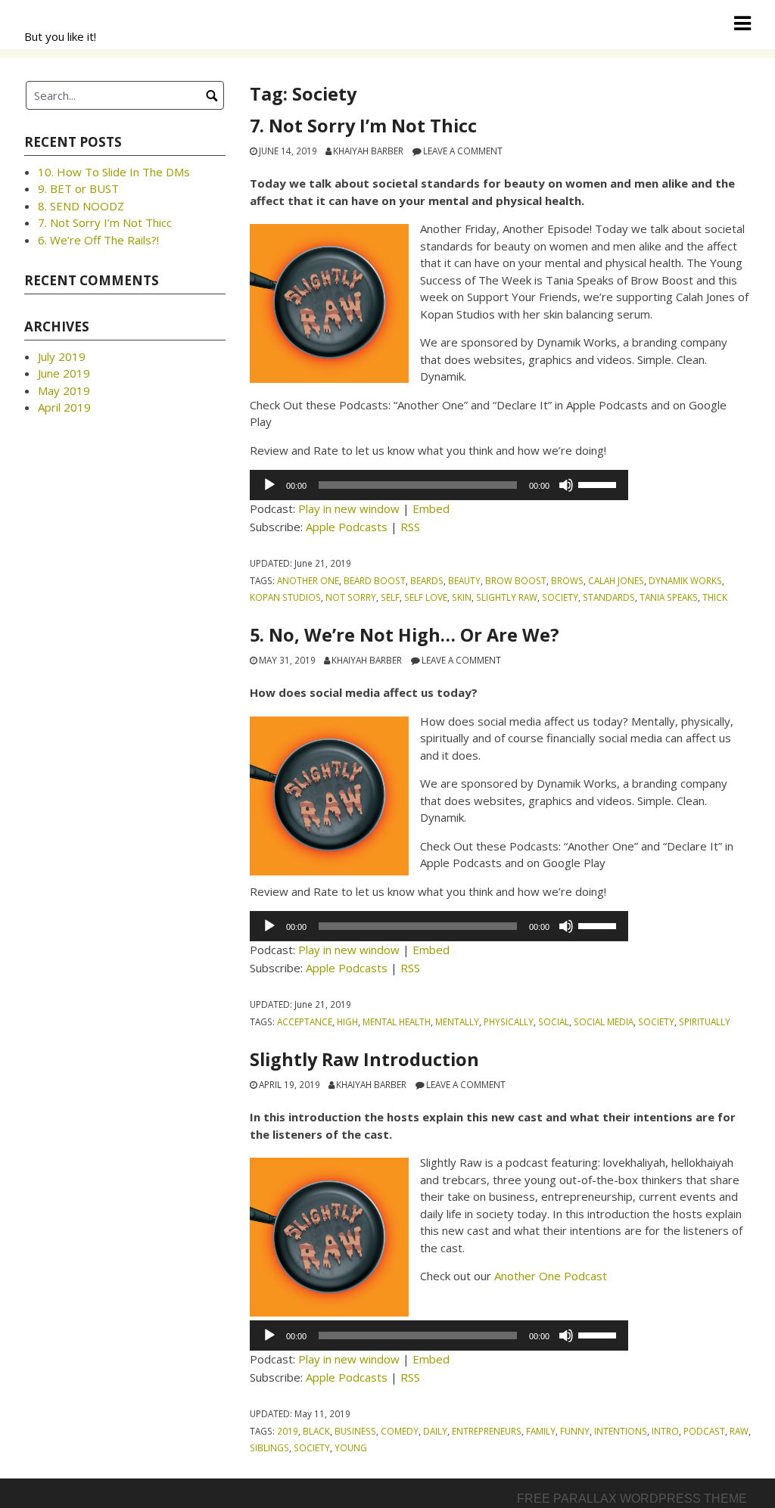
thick (714, 597)
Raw (739, 1431)
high (347, 1021)
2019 (287, 1431)
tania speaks (669, 597)
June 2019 (64, 373)
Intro (665, 1431)
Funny (575, 1431)
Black (316, 1431)
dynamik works (685, 580)
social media (603, 1021)
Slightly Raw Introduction (364, 1059)
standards (609, 597)
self (390, 597)
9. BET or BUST (78, 188)
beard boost (375, 580)
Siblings (269, 1447)
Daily (435, 1431)
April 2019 (64, 407)
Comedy (400, 1431)
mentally (457, 1021)
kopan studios (285, 597)
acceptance (304, 1021)
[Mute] (566, 485)
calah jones (616, 580)
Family (541, 1431)
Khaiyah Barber (368, 151)
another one (308, 580)
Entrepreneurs (486, 1431)
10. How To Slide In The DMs (114, 171)
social (553, 1021)
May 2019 (64, 390)
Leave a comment (463, 151)
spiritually (704, 1021)
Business (355, 1431)
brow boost (515, 580)
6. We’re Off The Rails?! (98, 239)
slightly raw (506, 597)
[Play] (269, 485)
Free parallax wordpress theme (632, 1498)
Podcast (704, 1431)
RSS (410, 526)
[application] (439, 485)
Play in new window (349, 508)
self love (425, 597)
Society (560, 597)
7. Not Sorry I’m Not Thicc (363, 125)
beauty (464, 580)
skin (462, 597)
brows (567, 580)
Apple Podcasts (347, 526)
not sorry (350, 597)
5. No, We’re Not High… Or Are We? (404, 635)
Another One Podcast (550, 1275)
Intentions (620, 1431)
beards (427, 580)
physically (509, 1021)
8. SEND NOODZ (81, 205)
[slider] (599, 483)
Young (351, 1447)
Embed (431, 508)
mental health (397, 1021)
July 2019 (62, 356)
